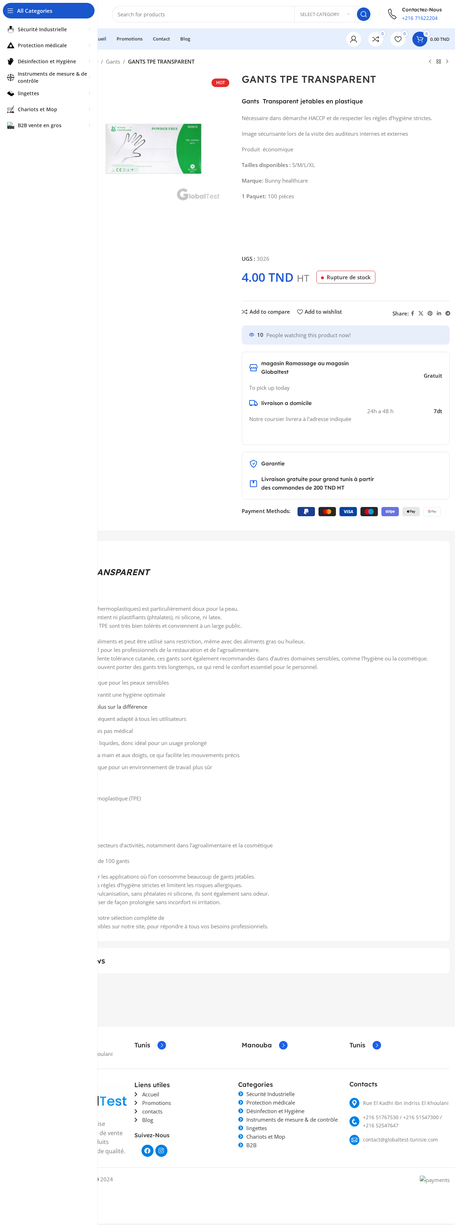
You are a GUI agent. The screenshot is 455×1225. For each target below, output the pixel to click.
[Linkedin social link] (439, 313)
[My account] (354, 39)
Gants (113, 61)
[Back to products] (438, 62)
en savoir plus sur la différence (109, 706)
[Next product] (447, 62)
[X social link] (420, 313)
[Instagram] (161, 1151)
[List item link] (399, 1103)
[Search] (363, 14)
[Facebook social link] (412, 313)
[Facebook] (147, 1151)
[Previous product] (430, 62)
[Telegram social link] (448, 313)
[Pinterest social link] (430, 313)
